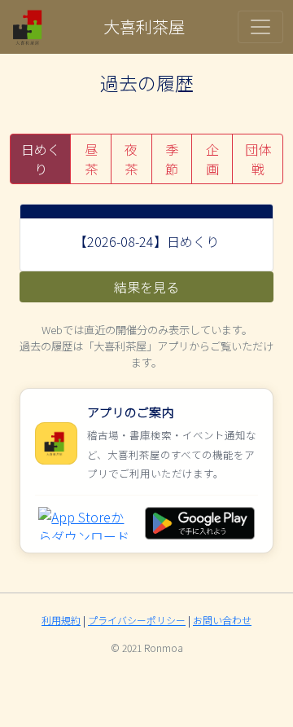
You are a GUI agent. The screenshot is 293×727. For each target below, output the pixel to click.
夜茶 (131, 158)
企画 (212, 158)
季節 (171, 158)
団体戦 (258, 158)
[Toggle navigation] (260, 27)
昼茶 (91, 158)
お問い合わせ (222, 620)
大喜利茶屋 (144, 26)
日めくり (40, 158)
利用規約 (61, 620)
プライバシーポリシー (137, 620)
